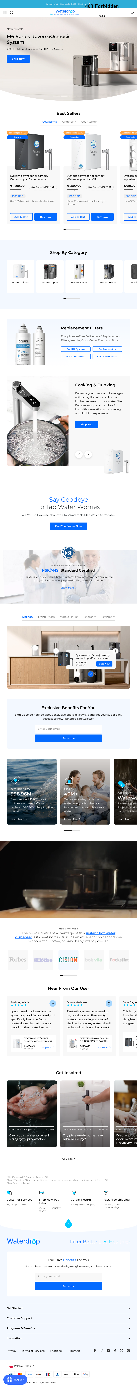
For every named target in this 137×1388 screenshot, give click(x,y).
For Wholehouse (107, 356)
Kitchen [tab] (27, 616)
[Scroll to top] (68, 1223)
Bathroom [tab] (108, 616)
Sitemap (74, 1350)
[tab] (67, 298)
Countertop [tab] (89, 121)
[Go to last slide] (79, 454)
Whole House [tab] (69, 616)
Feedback (56, 1350)
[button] (5, 12)
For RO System (76, 349)
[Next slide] (88, 454)
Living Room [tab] (46, 616)
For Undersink (107, 349)
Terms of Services (33, 1350)
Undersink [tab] (69, 121)
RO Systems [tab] (48, 121)
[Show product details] (91, 674)
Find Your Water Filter (68, 526)
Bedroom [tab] (90, 616)
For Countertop (75, 356)
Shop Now (18, 56)
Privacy (11, 1350)
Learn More (67, 587)
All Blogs (67, 1158)
